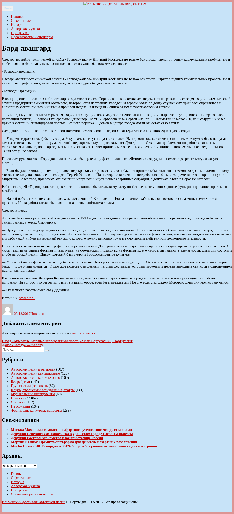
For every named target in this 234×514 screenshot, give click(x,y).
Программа (20, 33)
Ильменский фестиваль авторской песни (33, 502)
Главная (17, 16)
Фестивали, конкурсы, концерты (36, 410)
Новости (37, 314)
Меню (8, 8)
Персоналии (20, 406)
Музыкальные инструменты (33, 394)
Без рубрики (20, 382)
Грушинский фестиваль (29, 386)
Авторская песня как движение (35, 373)
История (17, 25)
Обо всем (18, 402)
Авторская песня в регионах (33, 369)
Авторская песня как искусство (35, 377)
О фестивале (21, 20)
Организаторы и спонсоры (32, 37)
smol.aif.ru (27, 298)
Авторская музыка (25, 29)
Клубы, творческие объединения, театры (43, 390)
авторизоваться (83, 333)
